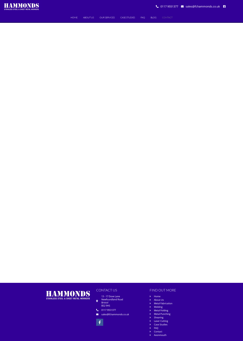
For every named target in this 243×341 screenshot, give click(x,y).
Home (74, 17)
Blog (154, 17)
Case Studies (127, 17)
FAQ (143, 17)
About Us (88, 17)
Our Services (107, 17)
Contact (167, 17)
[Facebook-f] (99, 322)
